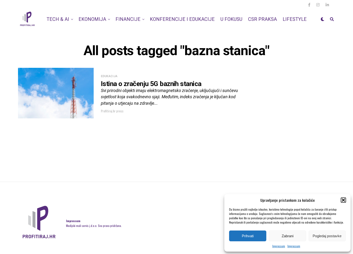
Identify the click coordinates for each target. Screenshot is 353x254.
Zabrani (287, 236)
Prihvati (248, 236)
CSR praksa (262, 19)
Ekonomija (92, 19)
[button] (343, 200)
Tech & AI (58, 19)
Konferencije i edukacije (182, 19)
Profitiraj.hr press (112, 110)
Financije (128, 19)
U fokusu (231, 19)
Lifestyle (295, 19)
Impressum (278, 246)
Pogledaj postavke (327, 236)
